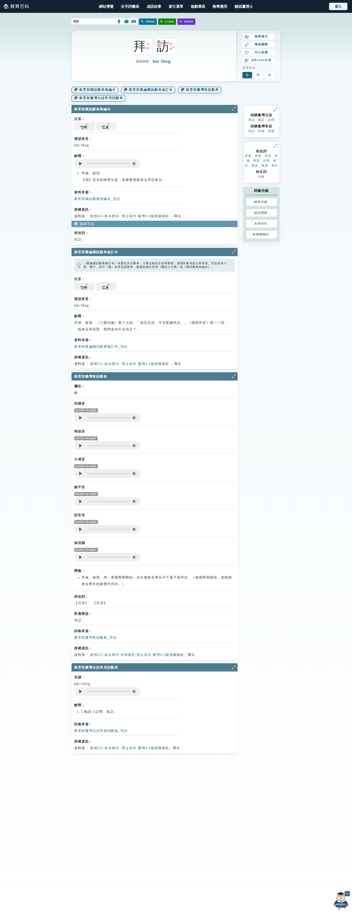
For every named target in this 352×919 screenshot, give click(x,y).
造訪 (78, 239)
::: (1, 6)
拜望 (271, 131)
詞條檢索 (150, 21)
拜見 (268, 155)
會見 (255, 165)
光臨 (261, 176)
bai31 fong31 (86, 522)
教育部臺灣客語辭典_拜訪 (95, 637)
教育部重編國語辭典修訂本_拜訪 (101, 346)
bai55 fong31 (86, 410)
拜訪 (251, 119)
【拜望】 (100, 603)
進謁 (264, 165)
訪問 (271, 119)
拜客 (248, 155)
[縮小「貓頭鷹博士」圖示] (347, 893)
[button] (176, 6)
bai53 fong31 (86, 466)
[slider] (107, 163)
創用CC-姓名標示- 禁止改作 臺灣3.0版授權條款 (129, 216)
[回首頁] (16, 6)
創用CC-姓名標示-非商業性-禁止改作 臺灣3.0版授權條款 (136, 655)
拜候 (261, 131)
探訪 (261, 119)
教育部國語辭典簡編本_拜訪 (97, 199)
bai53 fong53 (86, 494)
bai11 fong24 (86, 438)
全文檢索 (169, 21)
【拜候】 (81, 603)
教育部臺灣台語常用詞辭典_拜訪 (101, 731)
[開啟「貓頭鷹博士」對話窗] (341, 901)
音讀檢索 (188, 21)
